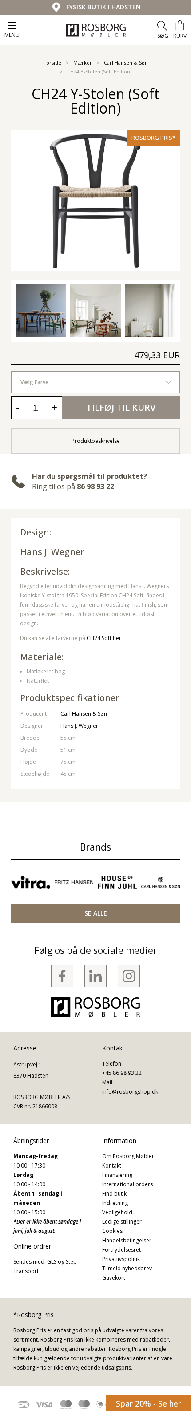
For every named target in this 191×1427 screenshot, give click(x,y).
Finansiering (117, 1175)
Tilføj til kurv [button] (120, 407)
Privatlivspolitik (121, 1259)
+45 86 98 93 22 (122, 1073)
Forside (52, 62)
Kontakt (111, 1165)
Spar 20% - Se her (148, 1403)
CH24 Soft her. (105, 638)
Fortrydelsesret (121, 1249)
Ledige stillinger (122, 1221)
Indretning (115, 1203)
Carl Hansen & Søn (126, 62)
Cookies (112, 1231)
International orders (127, 1184)
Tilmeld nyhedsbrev (127, 1268)
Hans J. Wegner (79, 726)
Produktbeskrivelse (96, 441)
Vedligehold (117, 1212)
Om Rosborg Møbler (128, 1156)
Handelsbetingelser (126, 1240)
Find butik (114, 1193)
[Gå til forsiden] (96, 30)
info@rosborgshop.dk (130, 1091)
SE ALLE (95, 913)
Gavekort (113, 1277)
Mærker (82, 62)
